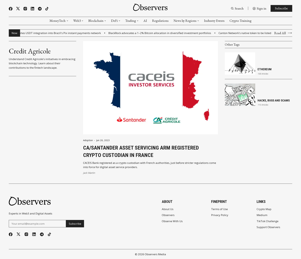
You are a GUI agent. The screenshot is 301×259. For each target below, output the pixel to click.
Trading (130, 20)
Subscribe (281, 8)
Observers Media (155, 254)
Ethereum (265, 69)
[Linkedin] (32, 8)
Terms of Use (219, 209)
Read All (280, 33)
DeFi (114, 20)
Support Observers (268, 227)
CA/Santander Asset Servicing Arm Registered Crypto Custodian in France (141, 151)
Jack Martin (89, 172)
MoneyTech (58, 20)
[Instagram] (25, 8)
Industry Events (214, 20)
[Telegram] (40, 9)
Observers (168, 215)
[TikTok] (46, 9)
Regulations (160, 20)
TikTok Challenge (267, 221)
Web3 (77, 20)
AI (145, 20)
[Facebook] (11, 9)
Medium (262, 215)
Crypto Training (240, 20)
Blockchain (95, 20)
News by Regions (185, 20)
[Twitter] (18, 8)
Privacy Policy (219, 215)
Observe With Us (172, 221)
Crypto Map (264, 209)
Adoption (88, 140)
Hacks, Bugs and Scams (274, 100)
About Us (167, 209)
